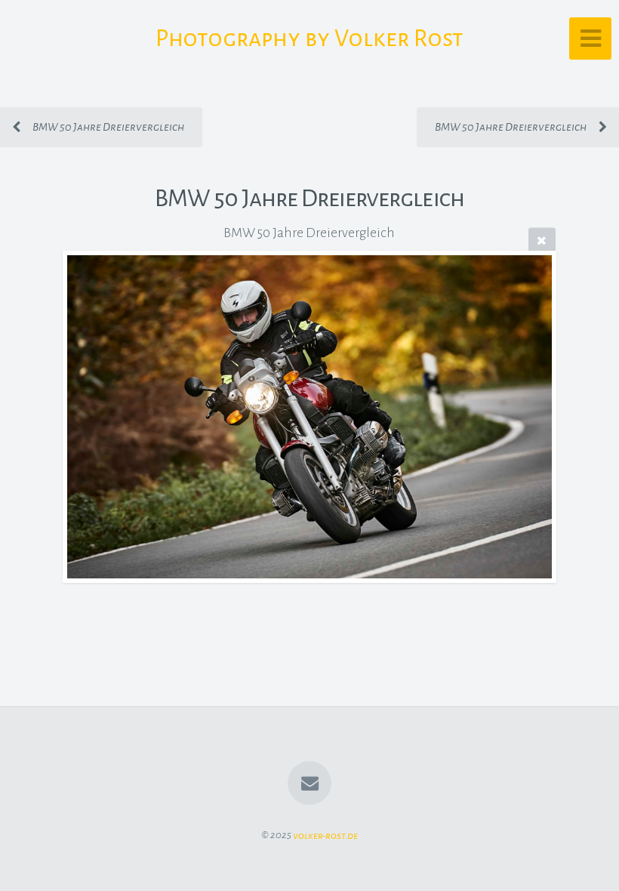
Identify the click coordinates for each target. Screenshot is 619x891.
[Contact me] (309, 783)
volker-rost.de (325, 834)
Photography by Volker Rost (309, 38)
